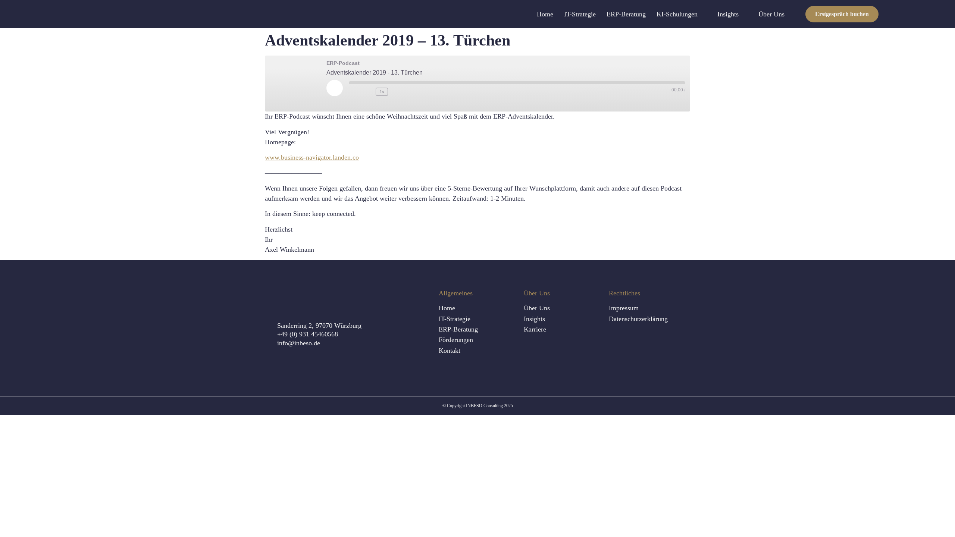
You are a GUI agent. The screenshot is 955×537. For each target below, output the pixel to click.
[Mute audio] (355, 91)
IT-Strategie (580, 14)
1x (382, 91)
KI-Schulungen (677, 14)
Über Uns (771, 14)
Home (545, 14)
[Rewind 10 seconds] (368, 91)
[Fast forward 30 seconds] (398, 91)
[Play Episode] (334, 88)
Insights (728, 14)
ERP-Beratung (626, 14)
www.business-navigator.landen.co (312, 157)
